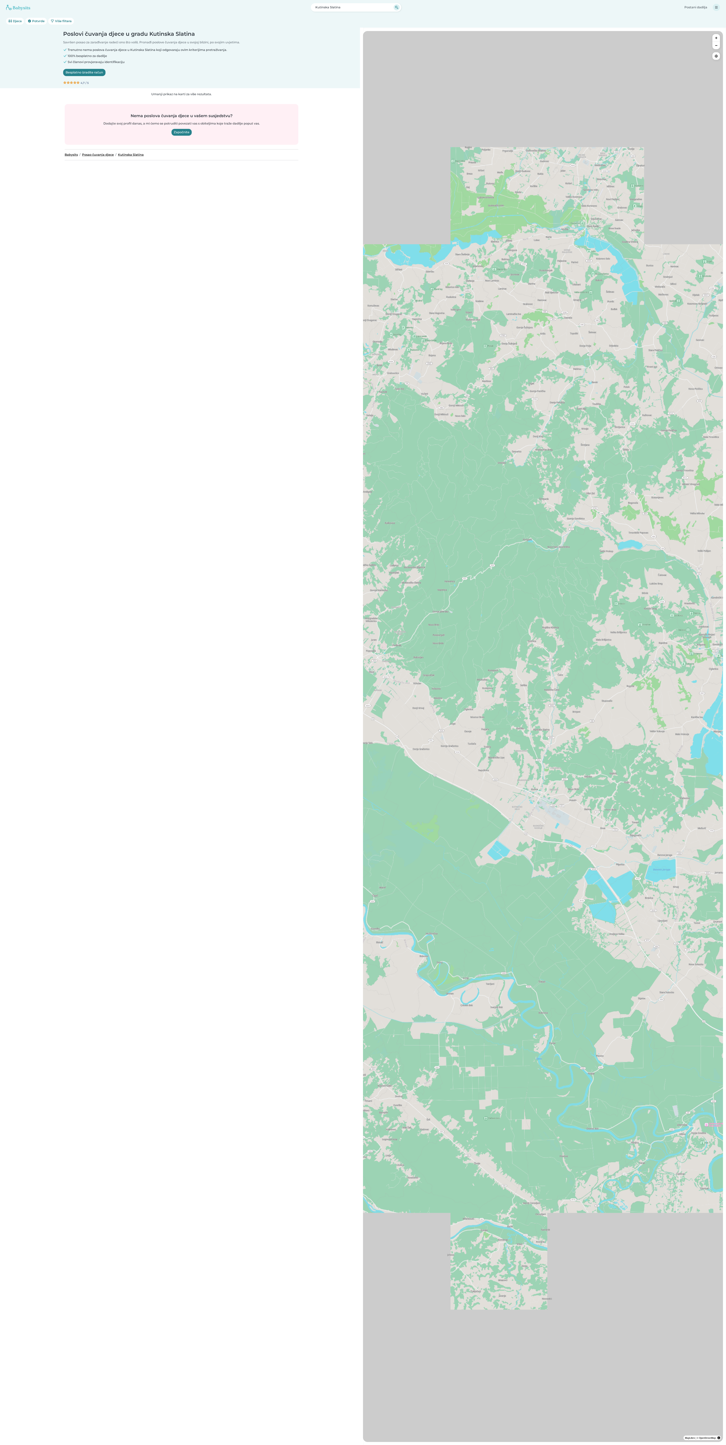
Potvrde (38, 21)
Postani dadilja (695, 7)
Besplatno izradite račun (84, 72)
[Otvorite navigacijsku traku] (716, 7)
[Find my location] (716, 56)
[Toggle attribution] (719, 1438)
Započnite (181, 132)
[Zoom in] (716, 38)
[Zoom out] (716, 45)
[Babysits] (18, 7)
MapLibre (690, 1438)
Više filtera (63, 21)
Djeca (17, 21)
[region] (543, 736)
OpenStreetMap (707, 1438)
